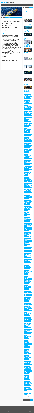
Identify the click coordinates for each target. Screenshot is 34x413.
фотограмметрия (26, 378)
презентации (26, 273)
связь (25, 329)
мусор (25, 224)
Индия (29, 178)
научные (30, 229)
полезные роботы (26, 266)
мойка (29, 221)
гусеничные (26, 155)
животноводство (26, 169)
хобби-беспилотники (27, 381)
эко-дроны (25, 388)
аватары (27, 102)
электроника (26, 389)
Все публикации (26, 11)
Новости (3, 17)
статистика (25, 353)
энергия (25, 390)
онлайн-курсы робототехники (26, 250)
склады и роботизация (27, 336)
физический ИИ (26, 376)
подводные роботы (27, 261)
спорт (29, 347)
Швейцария (26, 385)
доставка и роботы (27, 164)
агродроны (29, 108)
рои (28, 321)
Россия (25, 323)
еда (30, 167)
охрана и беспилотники (27, 253)
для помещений (26, 157)
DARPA (30, 95)
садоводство (28, 324)
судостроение (26, 357)
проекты (29, 282)
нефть (25, 233)
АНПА (31, 113)
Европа (28, 167)
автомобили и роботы (27, 106)
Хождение (29, 382)
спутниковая (26, 351)
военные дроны (26, 137)
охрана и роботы (26, 254)
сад (24, 324)
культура (28, 203)
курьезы (25, 204)
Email (29, 396)
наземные (25, 226)
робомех (25, 307)
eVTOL (27, 97)
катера (25, 189)
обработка (29, 238)
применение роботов (27, 281)
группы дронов (26, 152)
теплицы (25, 361)
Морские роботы (6, 61)
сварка (30, 327)
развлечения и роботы (27, 297)
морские (4, 33)
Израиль (25, 174)
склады (25, 335)
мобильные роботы (27, 220)
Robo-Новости (8, 17)
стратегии (29, 353)
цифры (25, 383)
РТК (27, 323)
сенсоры (25, 331)
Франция (25, 379)
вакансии (25, 130)
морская (27, 223)
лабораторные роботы (27, 206)
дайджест (29, 155)
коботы (30, 191)
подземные (25, 262)
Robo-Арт (25, 16)
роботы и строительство (27, 318)
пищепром (25, 259)
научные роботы (26, 230)
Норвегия (25, 235)
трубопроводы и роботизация (26, 371)
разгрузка (25, 298)
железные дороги (26, 168)
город (29, 146)
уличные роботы (26, 373)
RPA (26, 100)
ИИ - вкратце (26, 175)
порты (29, 268)
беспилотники (26, 123)
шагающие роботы (27, 384)
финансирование (26, 377)
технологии (28, 363)
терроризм (29, 362)
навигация (25, 225)
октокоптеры (29, 248)
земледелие (26, 172)
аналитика (30, 111)
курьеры (28, 204)
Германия (25, 143)
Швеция (29, 385)
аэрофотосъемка (26, 119)
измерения (27, 173)
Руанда (30, 323)
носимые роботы (26, 236)
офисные (30, 251)
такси (25, 358)
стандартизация (26, 352)
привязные (25, 276)
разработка (29, 298)
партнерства (29, 255)
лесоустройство (29, 207)
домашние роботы (27, 161)
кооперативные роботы (27, 202)
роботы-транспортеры (27, 320)
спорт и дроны (26, 349)
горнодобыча (26, 146)
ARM (30, 94)
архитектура (30, 115)
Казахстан (28, 186)
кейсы (25, 190)
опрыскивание (26, 251)
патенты (25, 256)
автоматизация (29, 103)
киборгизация (29, 190)
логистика (28, 209)
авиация (25, 103)
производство (26, 285)
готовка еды (26, 150)
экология (29, 388)
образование (26, 239)
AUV (24, 95)
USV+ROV (25, 101)
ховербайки (26, 382)
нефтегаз (29, 232)
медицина (25, 215)
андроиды (25, 112)
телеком (27, 358)
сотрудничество (26, 341)
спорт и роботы (26, 350)
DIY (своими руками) (29, 96)
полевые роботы (26, 265)
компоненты (29, 197)
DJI (24, 97)
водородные (26, 135)
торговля (25, 367)
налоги (25, 229)
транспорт (28, 367)
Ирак (28, 181)
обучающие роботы (27, 242)
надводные (29, 225)
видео (29, 131)
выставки (29, 140)
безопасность (26, 120)
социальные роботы (27, 346)
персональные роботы (27, 257)
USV (28, 100)
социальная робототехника (26, 344)
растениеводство (26, 300)
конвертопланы (26, 198)
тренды (25, 369)
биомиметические (26, 124)
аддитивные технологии (27, 109)
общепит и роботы (27, 244)
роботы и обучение (27, 315)
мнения (30, 219)
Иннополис (25, 179)
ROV (24, 100)
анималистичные (26, 113)
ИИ (27, 174)
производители (26, 283)
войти (15, 66)
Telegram (25, 396)
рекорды (25, 306)
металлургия (26, 219)
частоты (28, 383)
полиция (25, 267)
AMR (28, 94)
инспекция (29, 179)
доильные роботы (26, 160)
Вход (32, 411)
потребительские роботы (27, 271)
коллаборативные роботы (28, 192)
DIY (24, 96)
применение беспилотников (26, 279)
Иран (31, 181)
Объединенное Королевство (26, 247)
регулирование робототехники (26, 304)
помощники (29, 267)
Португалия (26, 268)
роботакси (25, 308)
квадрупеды (28, 189)
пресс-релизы (26, 274)
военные (29, 135)
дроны (25, 167)
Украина (28, 372)
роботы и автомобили (27, 313)
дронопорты (30, 166)
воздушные (25, 139)
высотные (25, 140)
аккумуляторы (26, 111)
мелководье (26, 218)
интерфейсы (29, 180)
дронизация (26, 166)
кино (25, 191)
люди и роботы (26, 212)
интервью (25, 180)
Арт (30, 114)
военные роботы (26, 138)
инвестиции (26, 178)
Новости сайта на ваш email (5, 412)
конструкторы (26, 201)
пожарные (29, 262)
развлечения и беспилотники (26, 295)
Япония (25, 394)
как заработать (26, 187)
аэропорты (30, 117)
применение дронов (27, 280)
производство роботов (27, 287)
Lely (29, 97)
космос (25, 203)
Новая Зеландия (26, 234)
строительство (26, 355)
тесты (25, 363)
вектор (28, 130)
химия (28, 379)
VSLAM (29, 101)
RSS (27, 396)
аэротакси (25, 118)
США (29, 357)
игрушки (29, 172)
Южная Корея (26, 393)
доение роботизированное (28, 158)
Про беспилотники (30, 2)
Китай (27, 191)
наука (28, 229)
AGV (24, 94)
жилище (31, 169)
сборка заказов (26, 327)
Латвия (25, 207)
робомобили (29, 307)
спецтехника (26, 347)
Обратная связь (27, 401)
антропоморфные (26, 114)
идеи (25, 173)
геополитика (26, 141)
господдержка (26, 149)
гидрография (26, 145)
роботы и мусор (26, 314)
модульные (25, 221)
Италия (25, 186)
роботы (25, 312)
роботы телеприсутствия (27, 319)
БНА (24, 126)
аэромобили (26, 117)
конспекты (29, 200)
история (30, 185)
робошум (25, 321)
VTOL (25, 102)
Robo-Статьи (26, 13)
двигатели (28, 156)
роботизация (30, 308)
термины (25, 362)
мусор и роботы (29, 224)
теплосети (28, 361)
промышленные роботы (27, 291)
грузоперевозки (26, 151)
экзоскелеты (28, 387)
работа (30, 294)
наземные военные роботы (27, 228)
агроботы (25, 108)
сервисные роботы (27, 332)
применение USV (26, 277)
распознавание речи (27, 299)
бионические (29, 125)
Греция (29, 150)
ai (26, 94)
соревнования (26, 338)
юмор (30, 393)
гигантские (29, 143)
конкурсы (25, 200)
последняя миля (26, 270)
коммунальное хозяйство (27, 196)
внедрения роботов (27, 132)
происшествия (26, 288)
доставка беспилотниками (28, 163)
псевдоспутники (26, 294)
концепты (30, 201)
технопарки (25, 364)
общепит (25, 243)
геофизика (30, 141)
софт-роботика (26, 342)
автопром (29, 107)
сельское (30, 329)
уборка (25, 372)
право (27, 272)
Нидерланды (28, 233)
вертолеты (25, 131)
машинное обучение (27, 214)
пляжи (29, 259)
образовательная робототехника (26, 241)
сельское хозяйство (27, 330)
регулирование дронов (27, 303)
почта (25, 272)
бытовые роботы (26, 129)
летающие (25, 208)
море (25, 223)
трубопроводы (29, 369)
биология (30, 123)
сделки (27, 329)
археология (26, 115)
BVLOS (27, 95)
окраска (25, 248)
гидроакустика (26, 144)
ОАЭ (30, 236)
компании (25, 197)
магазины (25, 213)
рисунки (28, 306)
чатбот (31, 383)
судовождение (26, 356)
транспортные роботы (27, 368)
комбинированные (27, 195)
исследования (26, 185)
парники (25, 255)
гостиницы (30, 149)
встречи (29, 139)
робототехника (26, 309)
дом (30, 160)
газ (31, 140)
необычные (25, 232)
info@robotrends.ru (10, 411)
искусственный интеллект (28, 183)
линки (25, 209)
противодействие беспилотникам (26, 292)
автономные (26, 107)
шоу (24, 387)
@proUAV (23, 2)
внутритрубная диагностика (26, 134)
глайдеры (30, 145)
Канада (30, 187)
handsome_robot (5, 31)
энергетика (30, 389)
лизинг (29, 208)
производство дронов (27, 286)
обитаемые (25, 238)
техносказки (30, 364)
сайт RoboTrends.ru (27, 325)
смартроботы (26, 337)
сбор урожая (26, 326)
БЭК (30, 129)
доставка (25, 162)
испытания (25, 184)
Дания (25, 156)
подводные (25, 260)
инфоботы (25, 181)
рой (29, 321)
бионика (25, 125)
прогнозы (25, 282)
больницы (27, 126)
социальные (26, 345)
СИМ (31, 332)
